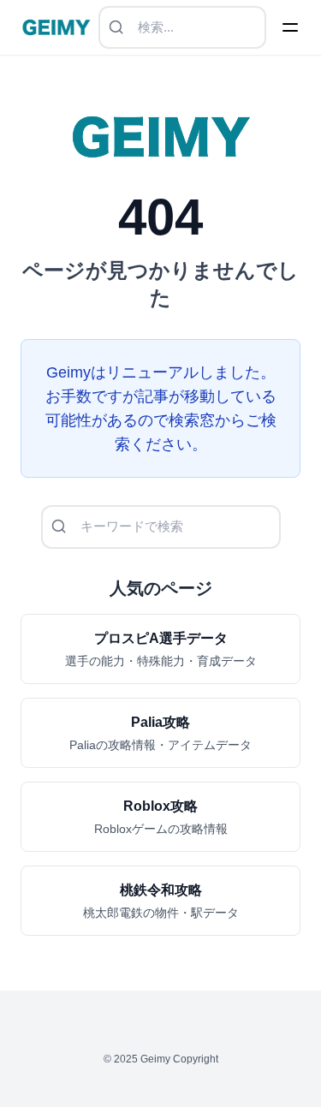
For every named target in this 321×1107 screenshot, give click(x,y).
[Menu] (290, 27)
